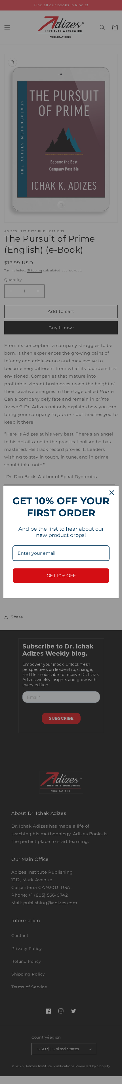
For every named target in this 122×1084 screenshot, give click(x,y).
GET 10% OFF (61, 575)
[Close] (112, 492)
